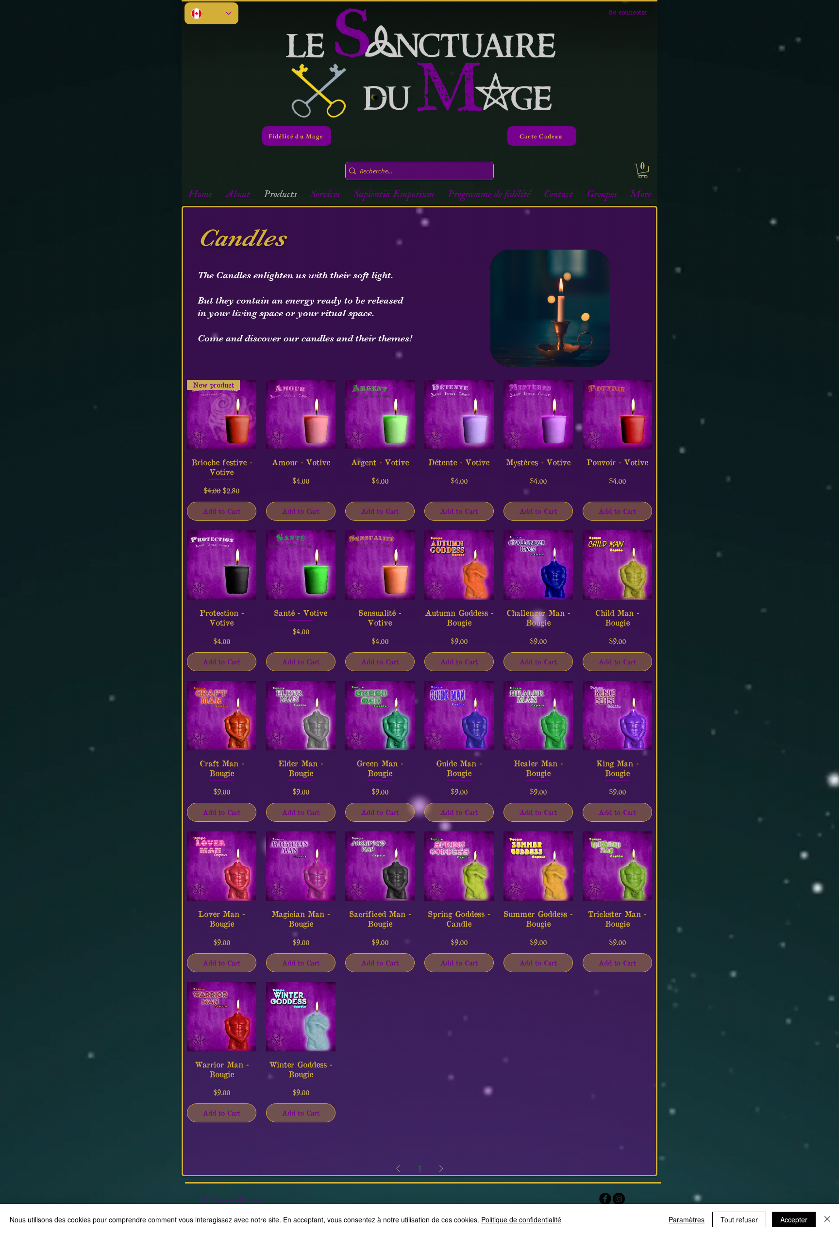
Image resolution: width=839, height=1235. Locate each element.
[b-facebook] (605, 1199)
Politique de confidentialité (521, 1219)
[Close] (827, 1219)
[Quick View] (301, 414)
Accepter (793, 1219)
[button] (643, 171)
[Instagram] (619, 1199)
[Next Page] (441, 1168)
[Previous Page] (398, 1168)
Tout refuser (739, 1219)
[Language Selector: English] (211, 13)
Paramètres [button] (687, 1219)
